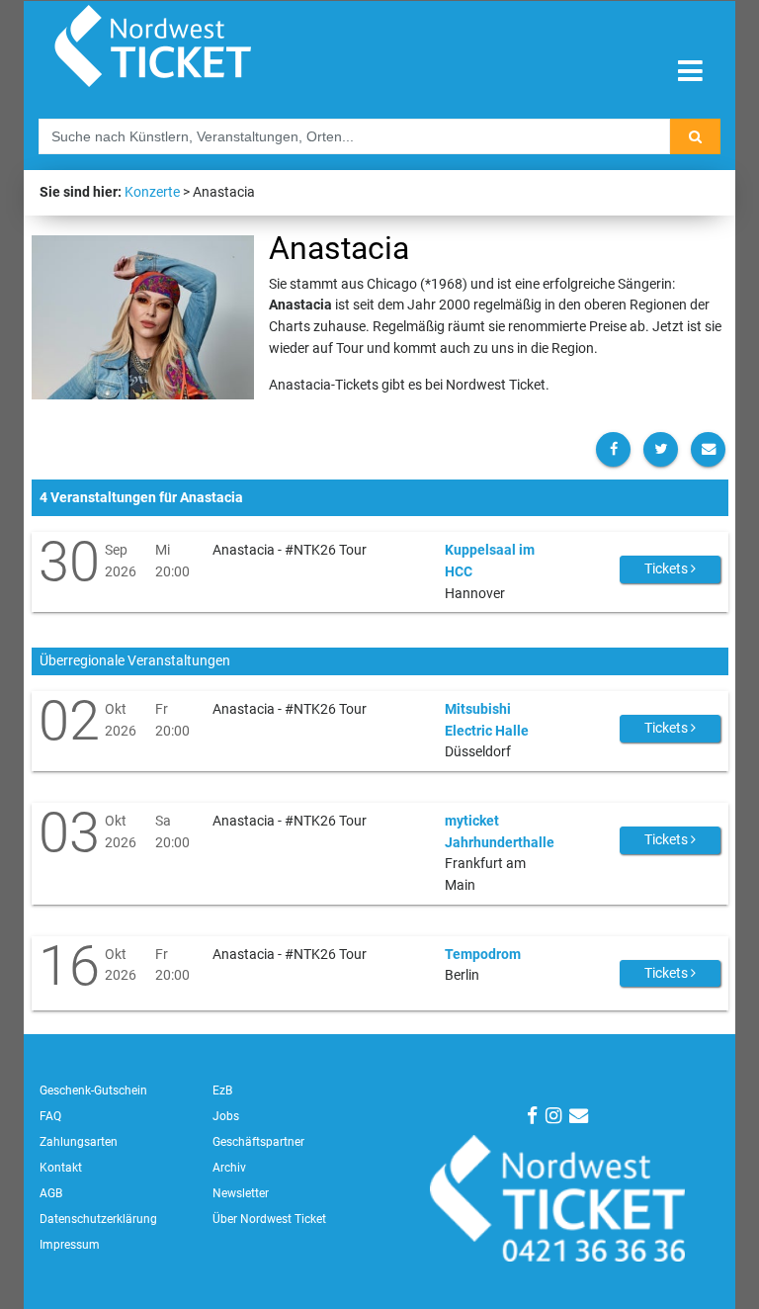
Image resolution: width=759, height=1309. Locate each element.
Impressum (70, 1245)
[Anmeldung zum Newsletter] (578, 1115)
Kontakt (61, 1168)
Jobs (225, 1116)
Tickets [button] (667, 568)
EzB (222, 1090)
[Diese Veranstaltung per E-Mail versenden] (708, 449)
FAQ (50, 1116)
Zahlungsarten (79, 1142)
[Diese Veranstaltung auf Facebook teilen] (613, 449)
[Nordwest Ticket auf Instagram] (553, 1115)
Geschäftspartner (258, 1142)
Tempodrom (483, 954)
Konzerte (152, 192)
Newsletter (240, 1193)
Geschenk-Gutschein (93, 1090)
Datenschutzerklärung (98, 1219)
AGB (51, 1193)
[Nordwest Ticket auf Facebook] (532, 1115)
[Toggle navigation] (690, 71)
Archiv (229, 1168)
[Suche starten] (695, 136)
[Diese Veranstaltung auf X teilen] (660, 449)
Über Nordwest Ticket (269, 1219)
